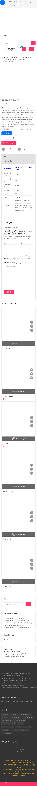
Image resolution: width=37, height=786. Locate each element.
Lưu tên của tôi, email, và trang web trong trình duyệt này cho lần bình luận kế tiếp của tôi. (18, 257)
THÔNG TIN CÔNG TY (8, 697)
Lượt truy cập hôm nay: (11, 651)
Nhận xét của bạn (9, 266)
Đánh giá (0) (8, 161)
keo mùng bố (16, 717)
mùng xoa (24, 730)
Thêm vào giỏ (10, 143)
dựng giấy (6, 714)
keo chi (15, 714)
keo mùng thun (7, 720)
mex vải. (14, 730)
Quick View (31, 330)
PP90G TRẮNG (8, 396)
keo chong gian (25, 714)
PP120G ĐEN (7, 539)
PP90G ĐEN (7, 586)
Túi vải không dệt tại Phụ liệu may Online (16, 620)
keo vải (28, 727)
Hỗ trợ (23, 6)
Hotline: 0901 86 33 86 (10, 2)
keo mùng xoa (20, 720)
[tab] (18, 156)
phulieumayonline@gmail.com (16, 683)
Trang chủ (4, 57)
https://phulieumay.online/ (16, 685)
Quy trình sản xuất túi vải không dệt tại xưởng (18, 623)
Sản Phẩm (14, 57)
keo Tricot (19, 727)
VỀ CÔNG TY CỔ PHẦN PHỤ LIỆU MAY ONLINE (16, 702)
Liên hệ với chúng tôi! (26, 2)
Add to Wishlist (10, 149)
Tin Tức (6, 639)
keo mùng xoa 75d (9, 724)
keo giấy (5, 717)
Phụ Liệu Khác (26, 57)
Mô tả (6, 156)
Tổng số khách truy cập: (11, 656)
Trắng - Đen (21, 59)
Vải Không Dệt (9, 59)
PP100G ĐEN (7, 348)
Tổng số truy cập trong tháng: (13, 654)
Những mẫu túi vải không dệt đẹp (14, 625)
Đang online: (8, 649)
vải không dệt (7, 733)
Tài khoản (15, 6)
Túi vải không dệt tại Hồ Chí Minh (14, 618)
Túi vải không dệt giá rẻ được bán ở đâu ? (17, 627)
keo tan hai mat (8, 727)
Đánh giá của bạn (9, 262)
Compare (24, 149)
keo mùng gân (27, 717)
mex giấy (6, 730)
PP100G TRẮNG (8, 491)
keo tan (20, 724)
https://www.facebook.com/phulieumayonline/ (23, 687)
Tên (5, 243)
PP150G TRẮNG (8, 444)
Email (22, 243)
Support (7, 133)
